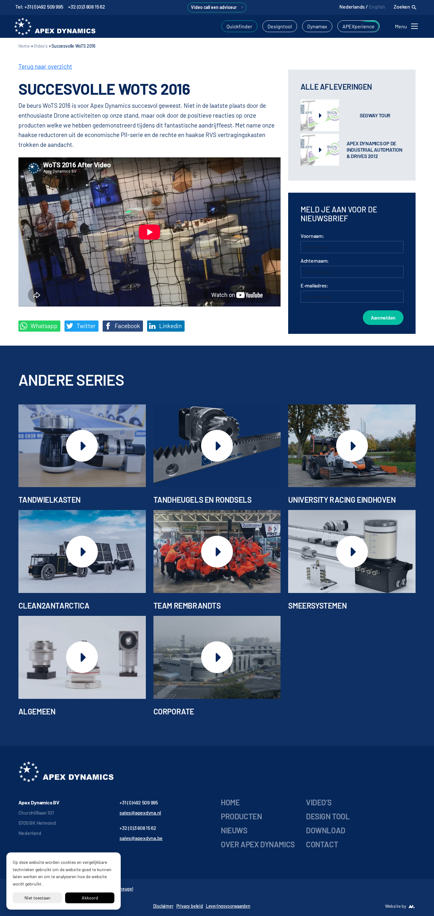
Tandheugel (121, 889)
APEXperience (358, 26)
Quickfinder (239, 26)
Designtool (280, 26)
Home (24, 46)
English (377, 6)
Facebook (126, 325)
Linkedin (170, 325)
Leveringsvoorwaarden (228, 906)
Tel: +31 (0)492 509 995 (39, 6)
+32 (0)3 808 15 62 (86, 6)
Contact (322, 844)
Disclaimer (163, 906)
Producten (241, 816)
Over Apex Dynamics (258, 844)
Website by (395, 906)
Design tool (328, 816)
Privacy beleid (189, 906)
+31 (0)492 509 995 (138, 802)
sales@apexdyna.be (141, 838)
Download (325, 830)
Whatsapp (43, 325)
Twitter (85, 325)
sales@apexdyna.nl (140, 812)
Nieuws (234, 830)
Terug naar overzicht (45, 66)
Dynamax (317, 26)
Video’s (318, 802)
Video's (41, 46)
